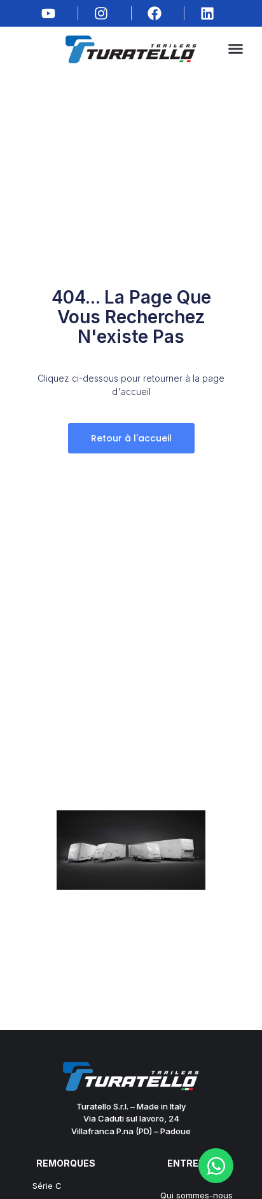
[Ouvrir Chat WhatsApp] (215, 1165)
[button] (236, 49)
